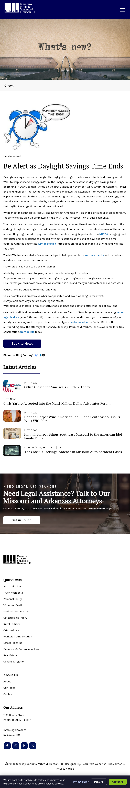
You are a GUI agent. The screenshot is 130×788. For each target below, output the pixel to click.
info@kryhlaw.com (14, 729)
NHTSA (103, 234)
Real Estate (10, 655)
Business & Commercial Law (21, 649)
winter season (47, 243)
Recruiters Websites (94, 764)
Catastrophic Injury (15, 617)
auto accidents (94, 255)
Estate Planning (13, 642)
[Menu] (123, 10)
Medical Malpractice (15, 611)
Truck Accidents (13, 592)
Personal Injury (12, 599)
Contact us (27, 331)
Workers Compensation (17, 636)
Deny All (99, 781)
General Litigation (14, 661)
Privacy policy (81, 781)
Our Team (9, 687)
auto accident (80, 322)
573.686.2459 (11, 734)
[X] (43, 355)
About (7, 681)
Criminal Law (11, 630)
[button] (22, 344)
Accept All (118, 781)
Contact (8, 694)
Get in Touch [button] (22, 520)
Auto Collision (12, 586)
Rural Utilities (11, 624)
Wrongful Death (13, 605)
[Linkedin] (40, 355)
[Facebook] (36, 355)
